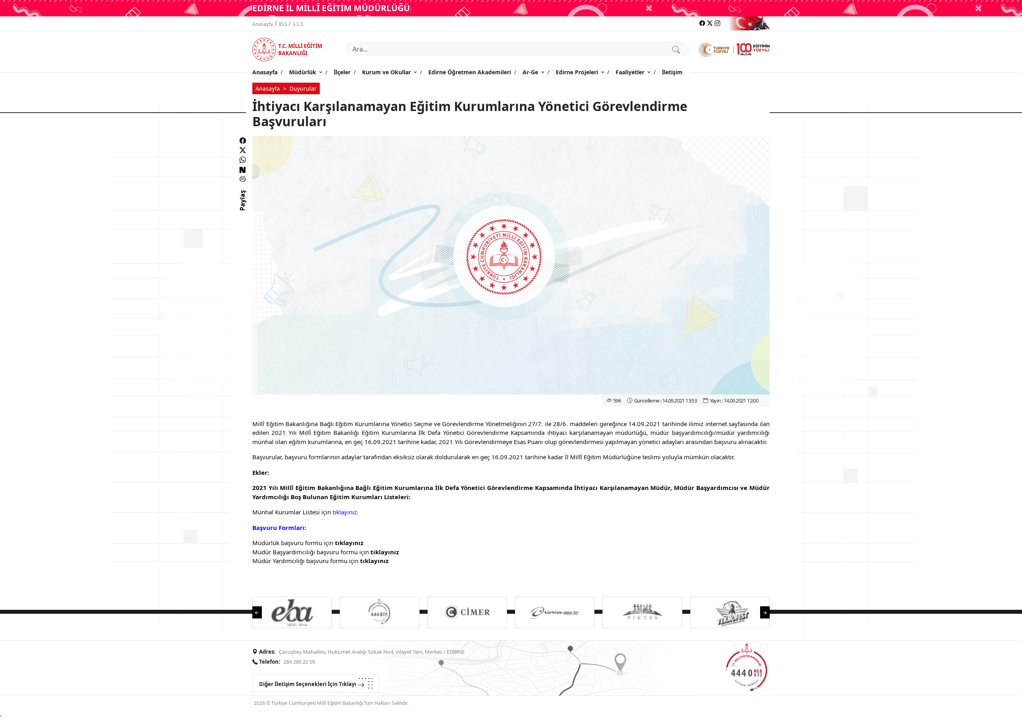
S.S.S (298, 24)
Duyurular (303, 88)
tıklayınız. (345, 512)
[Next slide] (761, 611)
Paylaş (242, 207)
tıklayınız (349, 543)
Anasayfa (262, 24)
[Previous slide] (261, 611)
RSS (283, 24)
